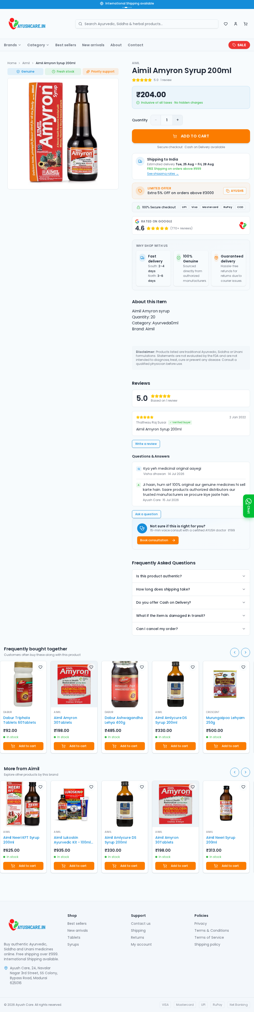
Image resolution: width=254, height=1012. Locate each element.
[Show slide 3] (128, 7)
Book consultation (154, 540)
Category (36, 44)
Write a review (146, 444)
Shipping (138, 930)
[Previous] (234, 652)
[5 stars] (150, 80)
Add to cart (27, 746)
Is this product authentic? (159, 576)
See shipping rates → (163, 174)
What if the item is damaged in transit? (170, 615)
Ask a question (146, 514)
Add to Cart (195, 136)
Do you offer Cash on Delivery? (163, 602)
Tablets (73, 937)
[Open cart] (245, 23)
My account (141, 944)
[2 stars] (138, 80)
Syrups (73, 944)
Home (11, 63)
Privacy (200, 923)
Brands (10, 44)
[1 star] (134, 80)
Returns (137, 937)
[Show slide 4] (130, 7)
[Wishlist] (225, 23)
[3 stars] (142, 80)
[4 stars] (146, 80)
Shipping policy (207, 944)
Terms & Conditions (211, 930)
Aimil (26, 63)
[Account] (235, 23)
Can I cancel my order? (157, 628)
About (116, 44)
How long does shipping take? (163, 589)
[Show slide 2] (126, 7)
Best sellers (65, 44)
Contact (135, 44)
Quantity (140, 120)
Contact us (141, 923)
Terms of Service (209, 937)
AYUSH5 (237, 191)
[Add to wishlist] (40, 667)
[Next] (245, 652)
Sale (241, 44)
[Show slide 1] (123, 7)
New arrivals (93, 44)
